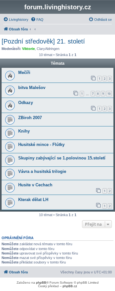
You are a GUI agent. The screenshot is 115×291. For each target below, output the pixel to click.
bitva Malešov (31, 87)
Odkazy (25, 102)
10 (109, 94)
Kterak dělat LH (33, 199)
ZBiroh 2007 (30, 117)
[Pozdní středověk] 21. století (43, 41)
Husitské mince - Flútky (41, 144)
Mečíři (24, 72)
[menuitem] (15, 19)
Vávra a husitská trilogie (42, 171)
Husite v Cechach (35, 184)
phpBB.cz (70, 286)
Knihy (24, 131)
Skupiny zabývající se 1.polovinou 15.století (61, 158)
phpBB (41, 282)
